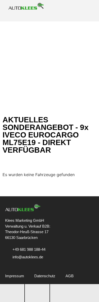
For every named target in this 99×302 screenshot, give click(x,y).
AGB (69, 276)
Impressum (14, 276)
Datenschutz (44, 276)
